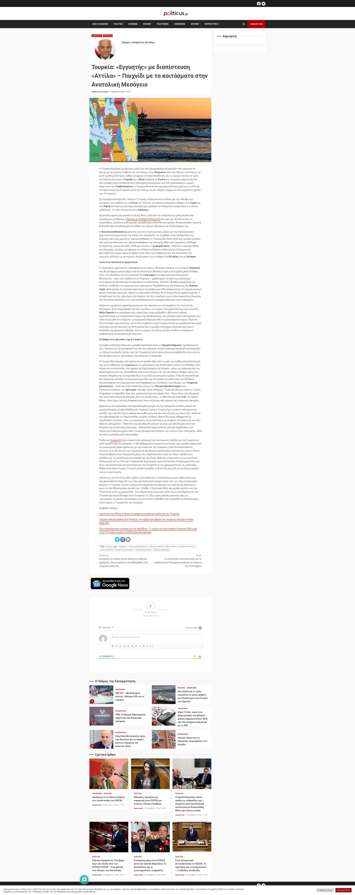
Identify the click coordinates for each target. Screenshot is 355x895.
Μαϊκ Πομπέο (171, 546)
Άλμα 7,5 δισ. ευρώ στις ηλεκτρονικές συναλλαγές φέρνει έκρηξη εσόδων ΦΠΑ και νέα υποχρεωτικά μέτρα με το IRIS (164, 716)
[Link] (144, 646)
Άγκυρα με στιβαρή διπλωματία (143, 219)
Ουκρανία (115, 440)
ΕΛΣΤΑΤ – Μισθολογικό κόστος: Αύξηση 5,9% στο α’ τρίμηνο (101, 694)
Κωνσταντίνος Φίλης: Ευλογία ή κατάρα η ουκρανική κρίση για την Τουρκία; (139, 513)
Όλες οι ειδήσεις (100, 24)
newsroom (97, 805)
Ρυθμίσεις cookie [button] (325, 890)
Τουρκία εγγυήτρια (143, 550)
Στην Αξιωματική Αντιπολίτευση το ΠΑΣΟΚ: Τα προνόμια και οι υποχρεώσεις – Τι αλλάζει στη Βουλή (192, 837)
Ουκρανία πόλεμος (187, 546)
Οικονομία (179, 24)
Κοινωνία (133, 24)
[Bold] (113, 646)
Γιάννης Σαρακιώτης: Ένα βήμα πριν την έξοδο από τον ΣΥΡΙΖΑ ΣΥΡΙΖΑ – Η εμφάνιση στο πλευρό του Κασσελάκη (108, 837)
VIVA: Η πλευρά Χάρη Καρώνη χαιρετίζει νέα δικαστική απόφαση (101, 716)
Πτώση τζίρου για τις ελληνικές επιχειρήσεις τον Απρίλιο (164, 739)
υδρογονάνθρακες (161, 550)
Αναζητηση (256, 24)
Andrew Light (111, 546)
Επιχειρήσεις (120, 711)
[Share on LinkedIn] (122, 539)
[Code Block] (140, 646)
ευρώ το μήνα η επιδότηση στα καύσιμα (130, 532)
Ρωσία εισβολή (106, 550)
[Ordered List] (128, 646)
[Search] (244, 24)
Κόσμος (147, 24)
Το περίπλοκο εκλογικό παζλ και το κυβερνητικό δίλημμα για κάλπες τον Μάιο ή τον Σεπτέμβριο (178, 561)
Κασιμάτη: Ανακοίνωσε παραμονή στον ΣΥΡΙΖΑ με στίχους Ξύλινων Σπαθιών (150, 774)
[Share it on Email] (128, 539)
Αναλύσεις (97, 36)
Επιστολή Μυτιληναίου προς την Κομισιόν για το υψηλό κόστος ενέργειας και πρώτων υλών (101, 739)
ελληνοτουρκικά (156, 546)
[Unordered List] (132, 646)
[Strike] (124, 646)
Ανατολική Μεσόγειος (138, 546)
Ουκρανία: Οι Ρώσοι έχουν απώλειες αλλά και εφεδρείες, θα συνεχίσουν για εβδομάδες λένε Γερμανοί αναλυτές (123, 561)
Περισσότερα (211, 24)
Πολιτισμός (163, 24)
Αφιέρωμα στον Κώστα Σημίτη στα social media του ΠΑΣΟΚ (108, 774)
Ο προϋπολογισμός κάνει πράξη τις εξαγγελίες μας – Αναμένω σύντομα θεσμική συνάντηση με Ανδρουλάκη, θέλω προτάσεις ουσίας (192, 774)
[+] (151, 646)
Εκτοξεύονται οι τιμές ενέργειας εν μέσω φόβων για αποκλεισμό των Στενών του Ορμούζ (164, 694)
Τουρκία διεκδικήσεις (124, 550)
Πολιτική (118, 24)
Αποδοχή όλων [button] (343, 890)
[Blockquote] (136, 646)
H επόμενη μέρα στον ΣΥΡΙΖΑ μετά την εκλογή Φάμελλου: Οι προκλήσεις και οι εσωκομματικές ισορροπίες (150, 837)
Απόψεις (195, 24)
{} (147, 646)
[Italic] (117, 646)
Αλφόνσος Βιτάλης (100, 91)
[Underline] (120, 646)
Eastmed (123, 546)
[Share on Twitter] (117, 539)
